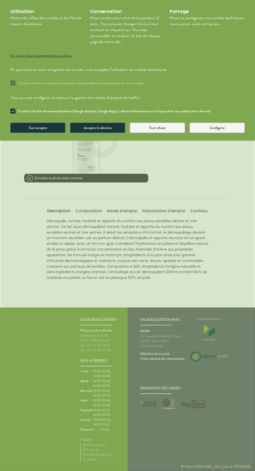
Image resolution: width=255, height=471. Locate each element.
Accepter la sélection (98, 127)
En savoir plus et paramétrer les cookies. (41, 56)
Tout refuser (157, 127)
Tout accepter (38, 127)
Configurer (217, 127)
